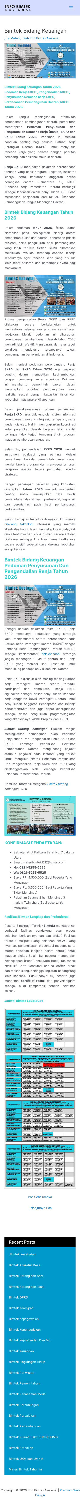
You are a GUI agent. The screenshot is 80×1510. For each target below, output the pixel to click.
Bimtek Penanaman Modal (27, 1394)
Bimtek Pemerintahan (24, 1383)
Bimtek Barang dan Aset (26, 1276)
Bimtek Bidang (57, 784)
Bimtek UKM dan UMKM (26, 1458)
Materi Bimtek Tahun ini (25, 1469)
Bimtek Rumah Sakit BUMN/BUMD (33, 1437)
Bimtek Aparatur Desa (24, 1265)
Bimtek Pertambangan (25, 1426)
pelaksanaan (51, 654)
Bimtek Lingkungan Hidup (27, 1362)
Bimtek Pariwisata (21, 1372)
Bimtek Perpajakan (22, 1415)
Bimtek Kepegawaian (24, 1319)
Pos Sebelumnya (40, 1197)
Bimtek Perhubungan (24, 1405)
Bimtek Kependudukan (25, 1329)
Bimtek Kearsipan (21, 1308)
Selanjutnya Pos (40, 1208)
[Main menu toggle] (71, 7)
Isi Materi (13, 38)
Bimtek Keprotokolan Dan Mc (29, 1340)
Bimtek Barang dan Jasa (26, 1286)
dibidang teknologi (18, 524)
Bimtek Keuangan (21, 1351)
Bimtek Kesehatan (22, 1254)
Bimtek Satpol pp (21, 1448)
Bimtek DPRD (18, 1297)
